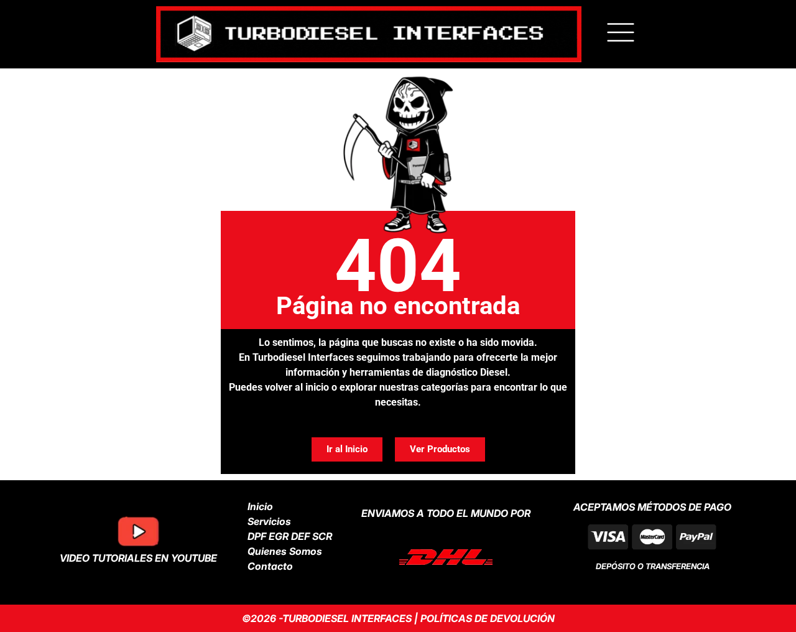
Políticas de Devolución (487, 618)
